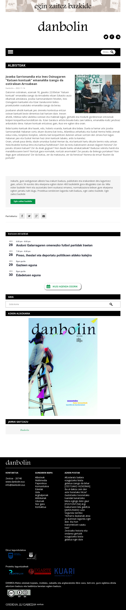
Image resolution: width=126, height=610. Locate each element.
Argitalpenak (41, 495)
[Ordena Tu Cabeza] (20, 604)
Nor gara (40, 504)
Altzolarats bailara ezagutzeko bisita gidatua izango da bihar (77, 480)
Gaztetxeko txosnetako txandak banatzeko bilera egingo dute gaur (77, 498)
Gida (37, 492)
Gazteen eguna (26, 265)
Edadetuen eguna (28, 275)
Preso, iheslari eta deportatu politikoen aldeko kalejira (54, 255)
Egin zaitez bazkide (23, 201)
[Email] (43, 216)
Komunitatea (42, 486)
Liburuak (39, 501)
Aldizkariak (40, 498)
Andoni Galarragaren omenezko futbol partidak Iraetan (54, 245)
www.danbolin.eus (15, 481)
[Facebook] (22, 216)
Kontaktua (40, 506)
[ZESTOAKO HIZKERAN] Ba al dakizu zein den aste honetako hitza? (77, 489)
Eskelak (39, 489)
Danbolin (24, 429)
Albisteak (40, 477)
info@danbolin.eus (15, 484)
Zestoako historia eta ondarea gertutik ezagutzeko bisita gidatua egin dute (76, 535)
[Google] (36, 216)
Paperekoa (41, 483)
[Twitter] (29, 216)
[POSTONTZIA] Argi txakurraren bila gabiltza (77, 505)
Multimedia (41, 480)
